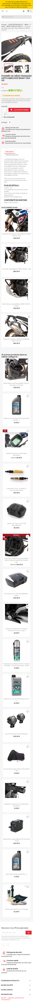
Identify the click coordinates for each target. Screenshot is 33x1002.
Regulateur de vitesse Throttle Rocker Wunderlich (16, 805)
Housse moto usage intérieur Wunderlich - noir (16, 770)
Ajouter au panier (19, 110)
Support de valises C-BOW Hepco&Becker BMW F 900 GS (16, 340)
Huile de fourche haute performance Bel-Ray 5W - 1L (16, 419)
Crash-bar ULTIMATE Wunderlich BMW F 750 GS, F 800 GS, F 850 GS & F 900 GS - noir (16, 560)
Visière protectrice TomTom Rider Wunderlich (16, 454)
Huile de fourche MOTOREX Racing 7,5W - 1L (16, 699)
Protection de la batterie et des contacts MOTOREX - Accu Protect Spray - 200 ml (16, 664)
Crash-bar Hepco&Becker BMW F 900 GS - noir (16, 269)
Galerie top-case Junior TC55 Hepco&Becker (16, 524)
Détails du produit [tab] (12, 155)
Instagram (8, 944)
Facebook (3, 944)
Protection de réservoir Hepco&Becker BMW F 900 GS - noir (16, 235)
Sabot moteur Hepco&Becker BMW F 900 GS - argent (16, 305)
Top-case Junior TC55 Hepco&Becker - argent (16, 594)
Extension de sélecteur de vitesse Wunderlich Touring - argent (16, 629)
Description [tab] (10, 152)
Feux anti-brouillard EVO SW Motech (16, 734)
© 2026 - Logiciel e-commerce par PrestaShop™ (12, 999)
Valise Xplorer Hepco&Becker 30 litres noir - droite (16, 840)
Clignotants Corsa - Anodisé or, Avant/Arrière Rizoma (16, 489)
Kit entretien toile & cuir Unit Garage (16, 909)
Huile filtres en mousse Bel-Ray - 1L (16, 874)
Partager (10, 122)
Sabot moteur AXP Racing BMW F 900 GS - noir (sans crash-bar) (16, 384)
